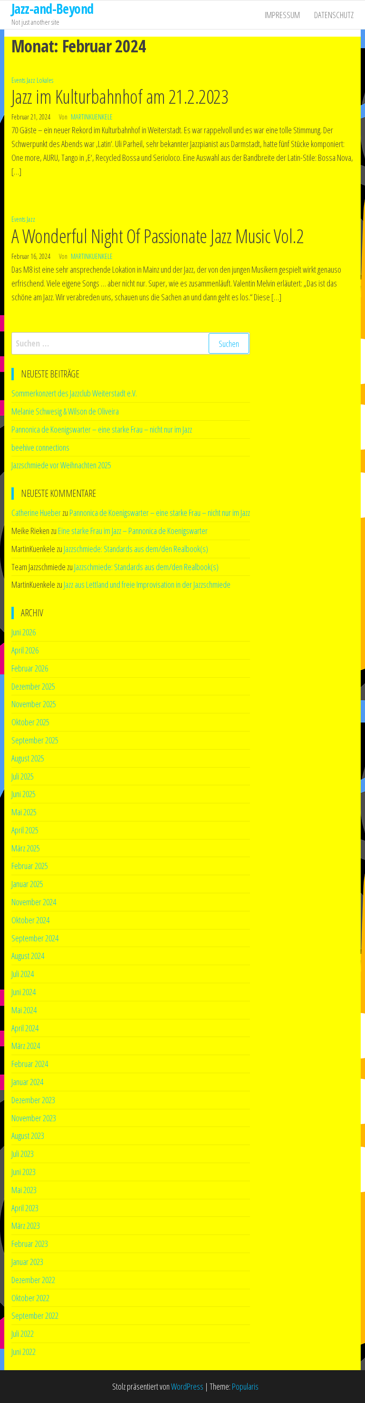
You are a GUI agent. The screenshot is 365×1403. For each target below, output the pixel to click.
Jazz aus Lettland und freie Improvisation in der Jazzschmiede (147, 584)
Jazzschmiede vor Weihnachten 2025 (61, 465)
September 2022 (34, 1315)
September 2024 (34, 938)
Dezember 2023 (33, 1100)
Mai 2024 (24, 1010)
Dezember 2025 (33, 686)
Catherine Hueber (36, 512)
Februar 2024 (29, 1063)
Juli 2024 (22, 973)
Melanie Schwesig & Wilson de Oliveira (65, 411)
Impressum (282, 14)
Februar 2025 (29, 865)
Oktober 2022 (30, 1298)
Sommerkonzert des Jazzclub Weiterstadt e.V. (74, 393)
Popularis (245, 1386)
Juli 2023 (22, 1153)
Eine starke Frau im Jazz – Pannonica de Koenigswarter (133, 530)
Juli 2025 (22, 776)
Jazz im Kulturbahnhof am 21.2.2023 (119, 96)
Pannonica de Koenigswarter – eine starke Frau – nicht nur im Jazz (101, 429)
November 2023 (33, 1118)
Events (18, 80)
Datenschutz (334, 14)
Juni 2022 (23, 1351)
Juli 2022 (22, 1333)
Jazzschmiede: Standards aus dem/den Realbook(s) (136, 548)
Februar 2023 (29, 1243)
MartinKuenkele (92, 116)
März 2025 (25, 848)
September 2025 (34, 740)
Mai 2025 (24, 812)
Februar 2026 (29, 668)
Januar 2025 (27, 883)
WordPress (187, 1386)
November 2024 (33, 902)
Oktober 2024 (30, 920)
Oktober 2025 (30, 722)
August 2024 (27, 955)
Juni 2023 (23, 1171)
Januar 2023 (27, 1261)
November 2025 (33, 704)
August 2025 (27, 758)
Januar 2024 (27, 1081)
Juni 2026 (23, 632)
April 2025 (24, 830)
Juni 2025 (23, 794)
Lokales (45, 80)
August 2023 (27, 1135)
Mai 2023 (24, 1190)
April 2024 (24, 1028)
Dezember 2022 (33, 1279)
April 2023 (24, 1208)
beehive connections (40, 447)
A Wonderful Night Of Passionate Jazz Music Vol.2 (157, 236)
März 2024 (25, 1045)
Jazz (31, 80)
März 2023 (25, 1225)
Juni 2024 (23, 992)
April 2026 (24, 650)
